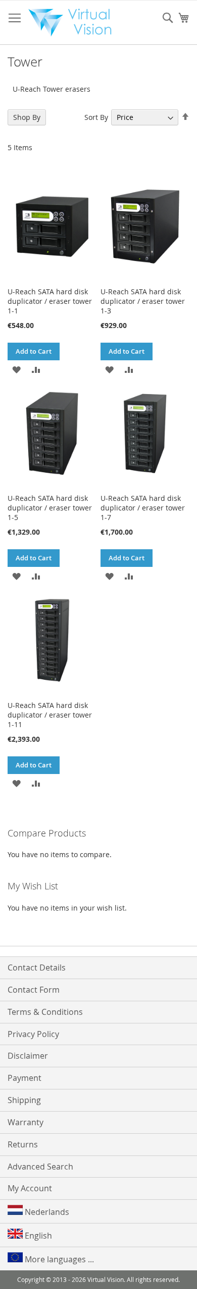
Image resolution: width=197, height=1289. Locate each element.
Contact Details (37, 967)
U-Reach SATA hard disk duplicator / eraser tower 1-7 (143, 507)
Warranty (25, 1122)
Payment (24, 1077)
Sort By (96, 117)
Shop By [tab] (26, 117)
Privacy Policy (33, 1034)
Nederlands (46, 1211)
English (37, 1235)
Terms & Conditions (45, 1011)
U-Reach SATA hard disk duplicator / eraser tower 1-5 (50, 507)
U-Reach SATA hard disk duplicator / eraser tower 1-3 (143, 301)
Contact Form (34, 989)
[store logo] (73, 23)
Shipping (24, 1100)
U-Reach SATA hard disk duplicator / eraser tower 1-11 (50, 714)
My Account (30, 1188)
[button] (16, 369)
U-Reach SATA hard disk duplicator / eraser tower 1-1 (50, 301)
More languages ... (58, 1259)
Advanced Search (40, 1166)
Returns (23, 1144)
